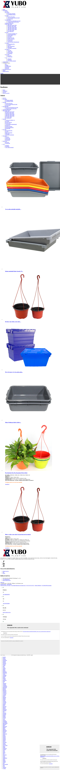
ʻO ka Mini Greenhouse (12, 48)
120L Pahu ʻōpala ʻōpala (12, 28)
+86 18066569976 (6, 579)
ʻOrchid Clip (10, 51)
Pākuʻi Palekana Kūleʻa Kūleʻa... (13, 422)
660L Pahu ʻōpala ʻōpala (12, 25)
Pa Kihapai (10, 59)
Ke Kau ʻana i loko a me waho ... (13, 321)
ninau (6, 484)
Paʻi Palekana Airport (11, 14)
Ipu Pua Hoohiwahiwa (12, 34)
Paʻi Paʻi (6, 11)
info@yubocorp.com (6, 580)
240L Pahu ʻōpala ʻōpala (12, 29)
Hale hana (7, 68)
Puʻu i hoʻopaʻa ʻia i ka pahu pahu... (14, 372)
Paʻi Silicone (10, 53)
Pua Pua (6, 32)
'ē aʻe (6, 57)
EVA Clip (9, 50)
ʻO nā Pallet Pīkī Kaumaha (46, 585)
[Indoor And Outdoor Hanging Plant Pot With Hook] (28, 532)
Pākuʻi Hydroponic (11, 46)
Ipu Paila (6, 15)
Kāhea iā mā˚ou (6, 71)
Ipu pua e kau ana (11, 37)
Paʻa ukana (7, 12)
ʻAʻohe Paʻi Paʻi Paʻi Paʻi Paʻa (13, 22)
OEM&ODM (5, 61)
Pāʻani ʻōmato (10, 52)
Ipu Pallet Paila (8, 19)
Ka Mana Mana (8, 66)
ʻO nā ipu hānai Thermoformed (13, 41)
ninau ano (2, 582)
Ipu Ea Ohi (7, 54)
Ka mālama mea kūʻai (7, 69)
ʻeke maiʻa (9, 58)
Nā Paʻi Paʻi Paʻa (3, 585)
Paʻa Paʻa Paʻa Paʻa (11, 16)
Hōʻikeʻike (7, 67)
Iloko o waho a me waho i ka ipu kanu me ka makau (18, 534)
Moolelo (6, 65)
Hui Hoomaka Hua (11, 44)
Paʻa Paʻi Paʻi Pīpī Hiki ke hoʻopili (14, 20)
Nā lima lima (10, 56)
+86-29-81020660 (6, 603)
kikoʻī (8, 484)
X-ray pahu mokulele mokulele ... (13, 209)
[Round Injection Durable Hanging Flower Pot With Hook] (28, 470)
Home (4, 9)
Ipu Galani (9, 36)
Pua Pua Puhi (10, 35)
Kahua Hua (10, 47)
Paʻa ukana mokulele (11, 13)
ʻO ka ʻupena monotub (12, 60)
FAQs (4, 573)
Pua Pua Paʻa (10, 40)
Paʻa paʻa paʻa (10, 18)
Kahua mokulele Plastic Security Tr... (14, 271)
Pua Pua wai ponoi (11, 38)
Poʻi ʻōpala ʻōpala (11, 30)
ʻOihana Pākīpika (38, 585)
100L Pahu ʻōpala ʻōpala (12, 27)
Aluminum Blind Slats (9, 23)
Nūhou (4, 70)
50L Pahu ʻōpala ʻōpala (12, 26)
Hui (6, 64)
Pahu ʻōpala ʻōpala (8, 24)
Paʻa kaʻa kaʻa (10, 39)
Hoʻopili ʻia (7, 49)
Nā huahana (5, 10)
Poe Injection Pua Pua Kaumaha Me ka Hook (16, 472)
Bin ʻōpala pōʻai (10, 31)
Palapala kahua (3, 584)
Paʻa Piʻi (9, 45)
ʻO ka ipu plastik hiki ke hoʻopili (14, 17)
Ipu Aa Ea (9, 55)
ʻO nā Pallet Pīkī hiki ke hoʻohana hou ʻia (18, 585)
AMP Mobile (9, 584)
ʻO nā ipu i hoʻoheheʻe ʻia (12, 33)
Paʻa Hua (7, 43)
